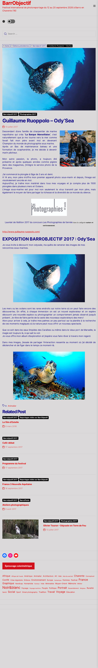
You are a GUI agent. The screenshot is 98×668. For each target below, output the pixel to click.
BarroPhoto (24, 500)
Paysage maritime (35, 588)
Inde (42, 584)
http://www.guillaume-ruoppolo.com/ (21, 231)
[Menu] (94, 6)
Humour (37, 584)
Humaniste (28, 584)
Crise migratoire (16, 580)
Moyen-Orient (61, 583)
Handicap (19, 584)
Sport (18, 592)
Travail (51, 591)
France (83, 579)
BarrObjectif (16, 3)
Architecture (48, 576)
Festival (74, 580)
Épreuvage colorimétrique (18, 566)
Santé (4, 592)
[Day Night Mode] (8, 21)
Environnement (38, 580)
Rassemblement (73, 588)
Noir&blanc (11, 587)
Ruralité (90, 588)
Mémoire (72, 583)
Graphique (8, 583)
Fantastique (57, 580)
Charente (79, 575)
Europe (50, 580)
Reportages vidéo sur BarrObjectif (34, 417)
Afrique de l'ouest (17, 576)
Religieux (83, 588)
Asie (60, 576)
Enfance (27, 580)
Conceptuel (90, 576)
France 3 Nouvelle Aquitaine (17, 484)
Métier (79, 584)
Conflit (5, 580)
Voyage (60, 591)
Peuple (45, 588)
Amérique (28, 576)
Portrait (62, 587)
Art (56, 576)
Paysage (25, 588)
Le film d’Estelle (10, 422)
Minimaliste (49, 584)
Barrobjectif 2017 (10, 114)
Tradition (42, 592)
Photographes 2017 (28, 114)
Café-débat (8, 443)
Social (11, 591)
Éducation (70, 592)
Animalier (12, 406)
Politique (53, 588)
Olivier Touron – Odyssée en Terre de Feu (64, 525)
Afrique (6, 575)
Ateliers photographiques (15, 505)
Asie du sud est (68, 576)
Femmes (66, 580)
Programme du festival (14, 463)
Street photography (30, 592)
